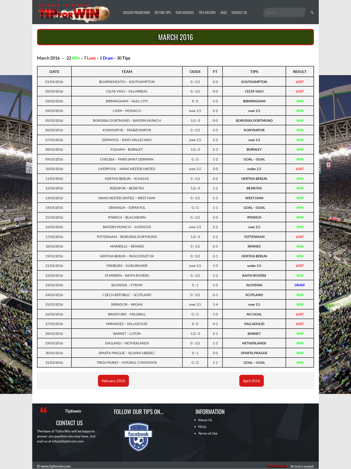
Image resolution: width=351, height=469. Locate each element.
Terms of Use (207, 433)
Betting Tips (163, 12)
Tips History (207, 12)
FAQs (224, 12)
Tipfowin (73, 411)
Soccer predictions (136, 12)
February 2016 (113, 381)
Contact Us (239, 12)
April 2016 (251, 381)
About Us (205, 420)
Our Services (185, 12)
